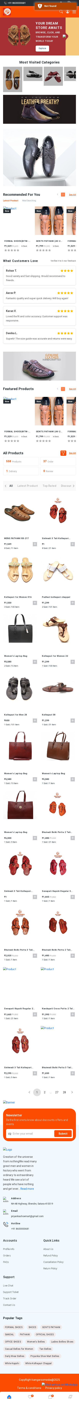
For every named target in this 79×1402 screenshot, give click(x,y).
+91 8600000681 (20, 1229)
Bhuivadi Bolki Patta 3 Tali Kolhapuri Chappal (18, 950)
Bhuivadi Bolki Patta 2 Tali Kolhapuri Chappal (56, 832)
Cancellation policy (53, 1262)
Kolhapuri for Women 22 (55, 656)
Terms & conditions (29, 1387)
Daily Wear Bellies (14, 1356)
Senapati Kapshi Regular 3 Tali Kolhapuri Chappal (56, 891)
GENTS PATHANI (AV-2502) (17, 241)
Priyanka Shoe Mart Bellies (44, 1356)
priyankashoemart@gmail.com (27, 1216)
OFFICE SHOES (13, 1341)
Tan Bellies (45, 1349)
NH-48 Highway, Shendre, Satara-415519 (32, 1203)
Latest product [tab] (10, 200)
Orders (7, 1255)
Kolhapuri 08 (48, 715)
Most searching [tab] (29, 200)
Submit (62, 1133)
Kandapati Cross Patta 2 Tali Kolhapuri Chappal (57, 1008)
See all (72, 194)
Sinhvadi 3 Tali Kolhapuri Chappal (55, 538)
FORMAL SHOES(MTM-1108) (49, 241)
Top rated (49, 485)
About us (48, 1249)
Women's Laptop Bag (15, 656)
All (11, 485)
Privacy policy (53, 1387)
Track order (9, 1298)
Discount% (68, 485)
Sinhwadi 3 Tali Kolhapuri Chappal (17, 1067)
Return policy (50, 1268)
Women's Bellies (36, 1341)
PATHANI (25, 1334)
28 (64, 1092)
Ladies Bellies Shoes (62, 1341)
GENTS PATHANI (51, 1327)
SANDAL (9, 1334)
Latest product (27, 485)
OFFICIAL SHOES (45, 1334)
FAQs (6, 1262)
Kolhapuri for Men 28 (15, 715)
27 (56, 1092)
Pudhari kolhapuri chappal (56, 597)
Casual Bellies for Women (19, 1349)
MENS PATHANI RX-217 (16, 538)
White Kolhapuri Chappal (38, 1363)
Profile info (8, 1249)
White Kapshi (12, 1363)
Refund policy (50, 1255)
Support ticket (11, 1292)
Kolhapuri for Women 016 (17, 597)
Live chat (8, 1285)
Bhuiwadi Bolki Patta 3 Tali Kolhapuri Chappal (56, 1067)
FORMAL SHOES (13, 1327)
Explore (42, 48)
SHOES (32, 1327)
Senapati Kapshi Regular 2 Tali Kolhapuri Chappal (18, 1008)
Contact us (9, 1305)
